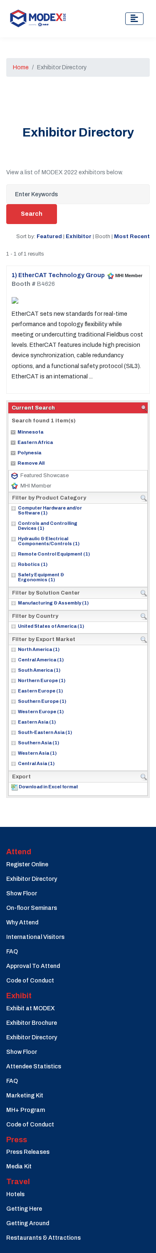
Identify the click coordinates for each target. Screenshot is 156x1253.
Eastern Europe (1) (40, 690)
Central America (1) (41, 659)
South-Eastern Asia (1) (45, 732)
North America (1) (38, 649)
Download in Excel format (48, 786)
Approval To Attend (33, 966)
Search (31, 214)
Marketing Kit (24, 1095)
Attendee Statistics (33, 1066)
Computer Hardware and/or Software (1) (50, 510)
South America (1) (39, 670)
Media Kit (19, 1166)
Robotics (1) (32, 564)
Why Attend (22, 922)
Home (21, 67)
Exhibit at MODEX (30, 1008)
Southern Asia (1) (38, 742)
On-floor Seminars (31, 908)
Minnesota (30, 431)
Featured (49, 236)
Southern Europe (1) (42, 701)
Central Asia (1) (36, 763)
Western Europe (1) (41, 711)
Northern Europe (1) (41, 680)
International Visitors (35, 937)
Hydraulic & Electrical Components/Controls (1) (48, 541)
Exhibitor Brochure (31, 1023)
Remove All (31, 463)
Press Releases (28, 1152)
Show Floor (21, 893)
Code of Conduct (30, 981)
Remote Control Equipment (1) (54, 553)
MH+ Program (25, 1110)
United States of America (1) (51, 626)
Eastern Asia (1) (37, 721)
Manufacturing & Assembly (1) (53, 602)
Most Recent (132, 236)
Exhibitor (79, 236)
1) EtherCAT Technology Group (58, 275)
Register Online (27, 864)
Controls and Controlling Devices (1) (47, 526)
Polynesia (29, 452)
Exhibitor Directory (31, 879)
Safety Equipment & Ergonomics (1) (41, 577)
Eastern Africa (35, 442)
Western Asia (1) (37, 753)
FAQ (12, 951)
